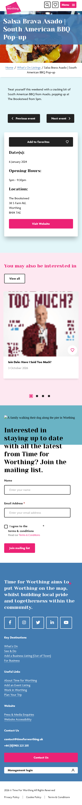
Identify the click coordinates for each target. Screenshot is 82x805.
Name (8, 480)
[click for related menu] (67, 583)
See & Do (10, 651)
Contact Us (41, 757)
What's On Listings (29, 67)
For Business (12, 660)
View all (14, 278)
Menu (65, 5)
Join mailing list (19, 548)
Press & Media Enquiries (19, 714)
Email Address (14, 503)
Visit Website (41, 224)
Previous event (25, 118)
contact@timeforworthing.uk (23, 739)
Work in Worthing (15, 690)
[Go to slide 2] (37, 396)
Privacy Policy (12, 797)
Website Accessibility (17, 719)
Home (9, 67)
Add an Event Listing (17, 685)
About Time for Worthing (20, 680)
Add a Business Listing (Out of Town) (27, 656)
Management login (20, 770)
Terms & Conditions (29, 535)
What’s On (11, 646)
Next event (58, 118)
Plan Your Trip (13, 695)
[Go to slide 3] (43, 396)
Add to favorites (38, 142)
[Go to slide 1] (31, 396)
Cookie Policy (33, 797)
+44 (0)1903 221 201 (16, 745)
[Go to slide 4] (49, 396)
